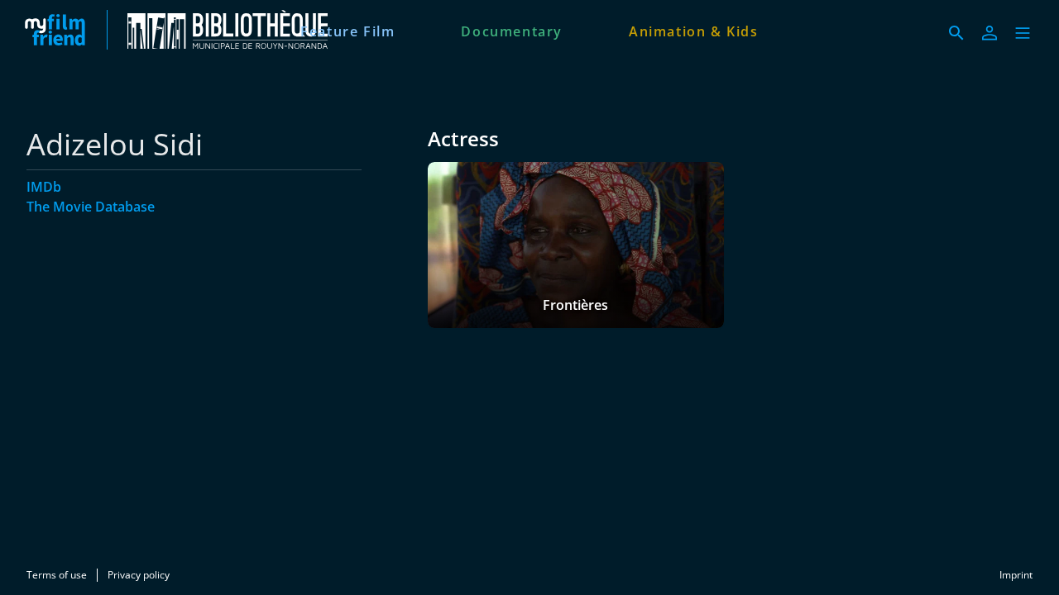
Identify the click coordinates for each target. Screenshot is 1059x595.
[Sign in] (989, 33)
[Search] (956, 33)
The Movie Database (90, 207)
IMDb (43, 187)
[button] (1022, 33)
